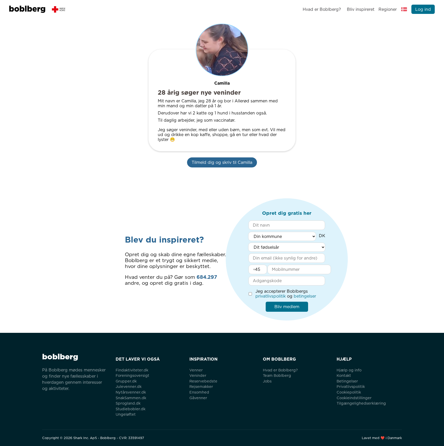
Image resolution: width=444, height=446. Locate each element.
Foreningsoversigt (132, 375)
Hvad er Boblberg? (322, 9)
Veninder (197, 375)
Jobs (267, 381)
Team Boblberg (277, 375)
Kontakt (344, 375)
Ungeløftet (126, 414)
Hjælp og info (349, 370)
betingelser (305, 296)
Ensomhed (199, 392)
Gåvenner (198, 398)
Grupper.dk (126, 381)
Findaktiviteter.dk (132, 370)
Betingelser (347, 381)
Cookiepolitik (349, 392)
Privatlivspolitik (351, 386)
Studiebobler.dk (130, 409)
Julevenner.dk (129, 386)
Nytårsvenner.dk (131, 392)
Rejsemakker (201, 386)
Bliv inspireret (360, 9)
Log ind (423, 9)
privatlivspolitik (270, 296)
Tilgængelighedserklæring (361, 403)
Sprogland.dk (128, 403)
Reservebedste (203, 381)
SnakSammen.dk (131, 398)
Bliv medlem (286, 306)
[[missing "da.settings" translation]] (404, 9)
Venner (196, 370)
